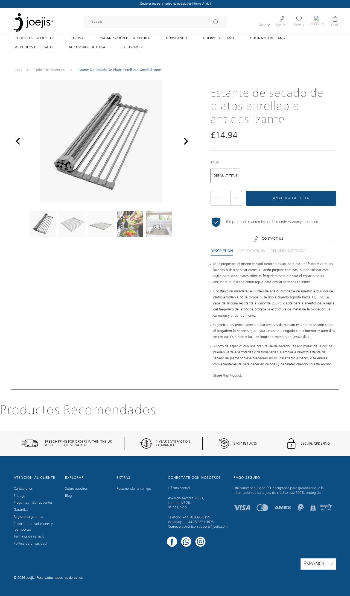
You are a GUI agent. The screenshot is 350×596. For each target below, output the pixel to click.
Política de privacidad (30, 543)
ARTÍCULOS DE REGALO (33, 47)
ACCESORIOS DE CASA (87, 47)
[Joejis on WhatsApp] (186, 542)
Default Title (225, 176)
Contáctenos (23, 489)
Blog (68, 496)
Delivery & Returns (288, 251)
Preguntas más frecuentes (33, 502)
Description (222, 251)
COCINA (77, 38)
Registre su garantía (28, 517)
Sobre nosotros (76, 489)
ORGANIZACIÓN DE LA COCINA (125, 38)
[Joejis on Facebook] (172, 542)
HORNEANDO (176, 38)
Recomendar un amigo (133, 489)
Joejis (30, 578)
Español (315, 564)
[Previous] (17, 141)
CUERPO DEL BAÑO (218, 38)
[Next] (184, 141)
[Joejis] (33, 19)
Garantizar (22, 510)
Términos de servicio (29, 536)
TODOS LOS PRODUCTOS (34, 38)
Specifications (252, 251)
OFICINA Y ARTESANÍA (268, 38)
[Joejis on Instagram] (200, 542)
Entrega (19, 496)
